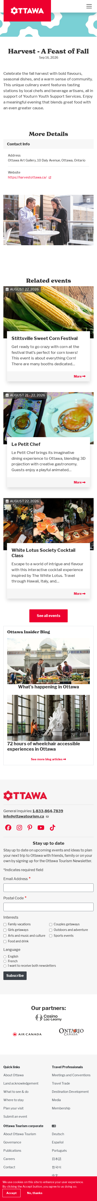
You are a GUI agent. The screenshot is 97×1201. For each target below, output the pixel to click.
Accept (11, 1193)
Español (57, 1142)
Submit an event (15, 1116)
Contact (9, 1167)
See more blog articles (47, 759)
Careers (9, 1159)
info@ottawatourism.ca (23, 816)
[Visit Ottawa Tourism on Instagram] (19, 828)
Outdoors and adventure (71, 930)
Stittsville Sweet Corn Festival (45, 338)
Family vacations (19, 924)
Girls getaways (18, 930)
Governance (12, 1142)
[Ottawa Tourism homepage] (27, 10)
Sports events (64, 935)
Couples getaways (67, 924)
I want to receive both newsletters (32, 965)
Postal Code (13, 898)
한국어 (56, 1167)
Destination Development (70, 1092)
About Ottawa (13, 1075)
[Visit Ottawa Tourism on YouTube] (41, 828)
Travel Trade (61, 1083)
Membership (61, 1108)
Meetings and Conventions (71, 1075)
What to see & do (15, 1092)
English (13, 956)
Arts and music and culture (26, 935)
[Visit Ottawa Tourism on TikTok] (52, 828)
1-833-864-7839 (48, 811)
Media (56, 1100)
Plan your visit (13, 1108)
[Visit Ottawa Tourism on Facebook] (8, 828)
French (13, 961)
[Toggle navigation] (88, 6)
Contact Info (18, 144)
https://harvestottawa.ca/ (27, 177)
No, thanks (34, 1193)
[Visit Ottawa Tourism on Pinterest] (30, 828)
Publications (12, 1150)
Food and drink (18, 941)
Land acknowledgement (20, 1083)
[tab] (48, 144)
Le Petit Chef (26, 444)
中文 (55, 1175)
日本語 (56, 1159)
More (78, 376)
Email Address (15, 879)
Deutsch (58, 1134)
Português (59, 1150)
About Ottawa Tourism (19, 1134)
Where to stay (13, 1100)
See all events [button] (48, 616)
